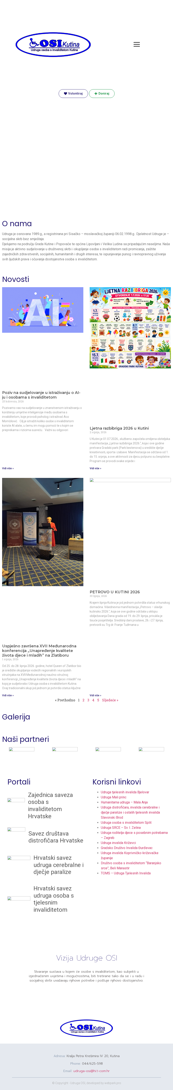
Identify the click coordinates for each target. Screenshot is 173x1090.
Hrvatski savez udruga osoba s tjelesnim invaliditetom (54, 899)
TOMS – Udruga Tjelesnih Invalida (126, 873)
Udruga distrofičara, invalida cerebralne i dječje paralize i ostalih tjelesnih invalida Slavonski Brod (130, 812)
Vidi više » (8, 468)
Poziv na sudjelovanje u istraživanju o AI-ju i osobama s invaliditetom (41, 395)
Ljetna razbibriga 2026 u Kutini (119, 428)
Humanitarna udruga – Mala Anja (124, 802)
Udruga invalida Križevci (118, 843)
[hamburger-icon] (136, 44)
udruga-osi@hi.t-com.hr (91, 1071)
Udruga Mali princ (113, 797)
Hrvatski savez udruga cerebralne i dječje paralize (59, 864)
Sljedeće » (110, 700)
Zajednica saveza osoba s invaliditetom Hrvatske (50, 805)
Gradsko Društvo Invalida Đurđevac (127, 848)
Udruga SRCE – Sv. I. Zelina (121, 828)
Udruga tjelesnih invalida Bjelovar (125, 792)
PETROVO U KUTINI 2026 (115, 592)
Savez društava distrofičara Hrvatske (55, 837)
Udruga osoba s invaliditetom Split (126, 823)
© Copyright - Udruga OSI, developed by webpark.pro (86, 1083)
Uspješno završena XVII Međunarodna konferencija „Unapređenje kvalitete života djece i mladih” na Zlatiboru (39, 650)
